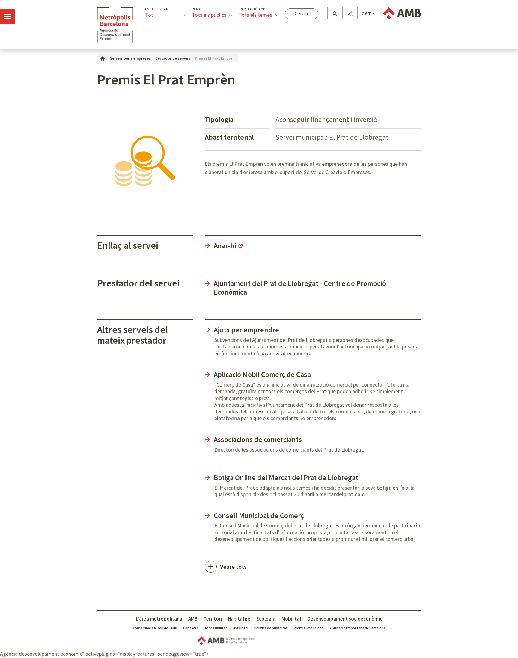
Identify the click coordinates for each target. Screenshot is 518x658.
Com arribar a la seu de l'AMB (155, 628)
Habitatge (239, 618)
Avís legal (240, 628)
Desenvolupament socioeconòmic (345, 618)
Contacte (191, 628)
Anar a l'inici (115, 25)
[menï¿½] (7, 16)
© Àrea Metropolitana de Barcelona (357, 628)
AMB (193, 618)
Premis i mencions (308, 628)
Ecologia (265, 618)
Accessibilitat (216, 628)
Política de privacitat (271, 628)
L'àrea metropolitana (159, 618)
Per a (196, 9)
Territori (213, 618)
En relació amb (252, 9)
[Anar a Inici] (102, 58)
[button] (335, 13)
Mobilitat (291, 618)
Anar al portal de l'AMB (402, 13)
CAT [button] (366, 13)
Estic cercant (157, 9)
